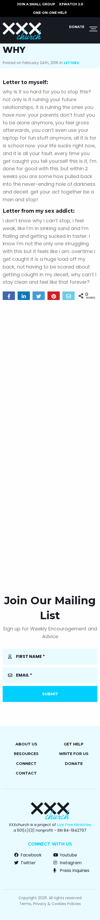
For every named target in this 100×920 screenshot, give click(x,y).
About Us (26, 744)
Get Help (73, 744)
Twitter (27, 862)
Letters (71, 62)
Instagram (70, 862)
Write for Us (74, 753)
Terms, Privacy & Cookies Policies (50, 903)
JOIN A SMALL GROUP (36, 4)
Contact (26, 773)
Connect (26, 763)
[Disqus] (50, 372)
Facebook (30, 855)
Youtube (68, 855)
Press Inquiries (74, 870)
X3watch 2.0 (71, 4)
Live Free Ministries (74, 824)
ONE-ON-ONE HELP (50, 13)
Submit (50, 694)
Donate (76, 27)
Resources (26, 753)
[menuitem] (36, 4)
